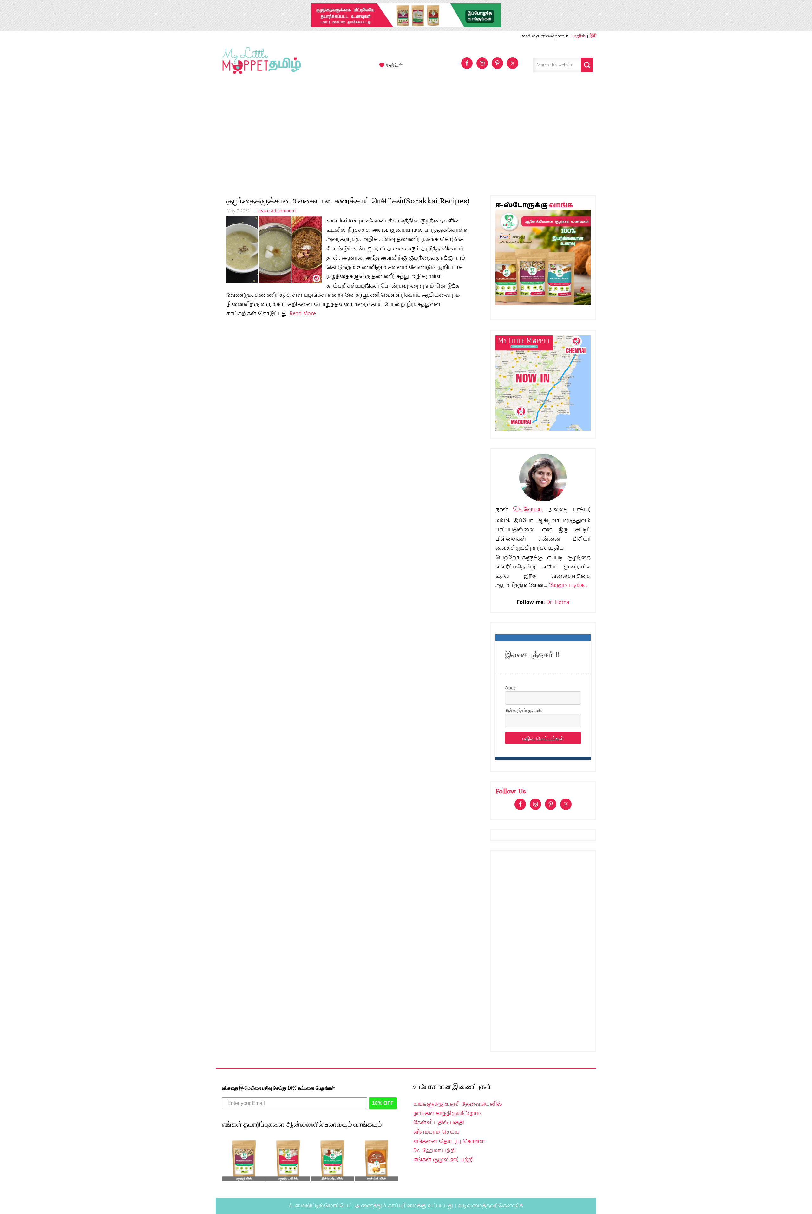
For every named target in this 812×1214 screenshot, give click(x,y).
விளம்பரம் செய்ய (436, 1132)
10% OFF (383, 1103)
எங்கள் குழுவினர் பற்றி (443, 1159)
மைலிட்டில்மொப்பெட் (323, 1206)
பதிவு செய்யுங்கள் (543, 738)
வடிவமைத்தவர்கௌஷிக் (490, 1206)
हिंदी (592, 36)
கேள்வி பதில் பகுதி (438, 1122)
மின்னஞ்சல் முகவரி (523, 710)
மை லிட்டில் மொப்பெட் (260, 65)
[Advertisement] (406, 137)
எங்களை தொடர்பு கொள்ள (449, 1141)
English (578, 36)
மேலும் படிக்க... (568, 585)
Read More (303, 313)
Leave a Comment (277, 211)
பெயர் (510, 687)
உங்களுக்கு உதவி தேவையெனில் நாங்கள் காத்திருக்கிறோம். (457, 1108)
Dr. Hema (558, 602)
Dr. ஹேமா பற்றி (434, 1150)
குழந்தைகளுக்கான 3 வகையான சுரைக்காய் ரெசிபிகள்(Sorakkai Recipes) (347, 200)
